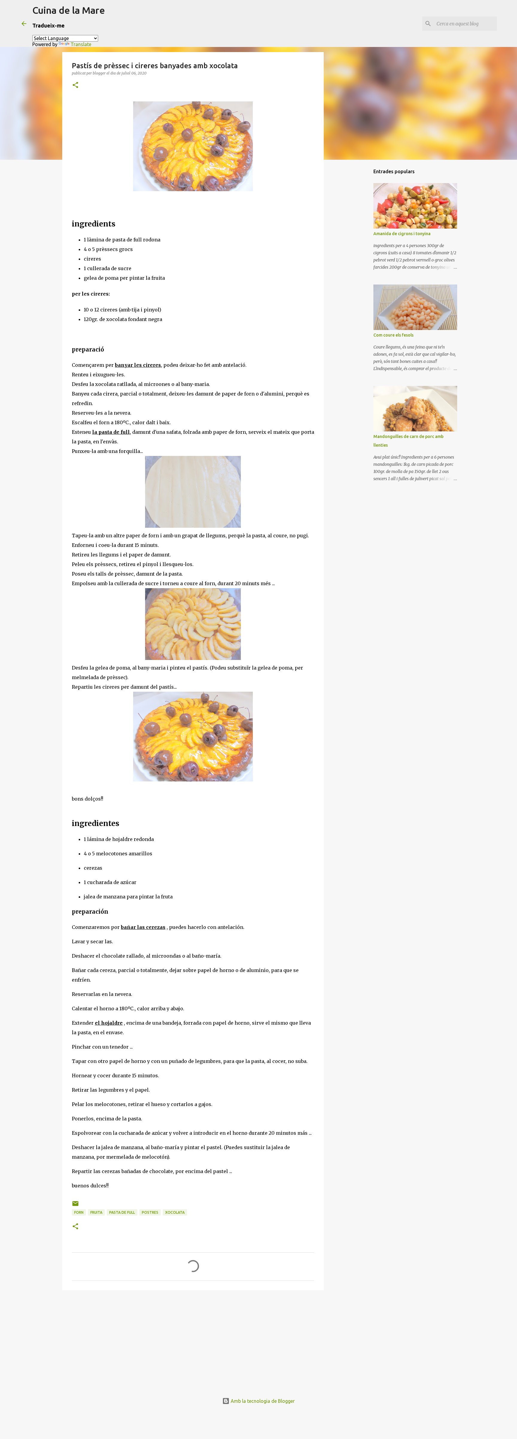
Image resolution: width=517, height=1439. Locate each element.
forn (78, 1212)
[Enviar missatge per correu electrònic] (75, 1206)
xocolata (175, 1212)
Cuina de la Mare (68, 10)
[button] (75, 85)
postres (150, 1212)
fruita (96, 1212)
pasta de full (122, 1212)
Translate (81, 44)
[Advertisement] (193, 1341)
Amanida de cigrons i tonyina (402, 233)
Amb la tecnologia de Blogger (262, 1401)
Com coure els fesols (393, 335)
